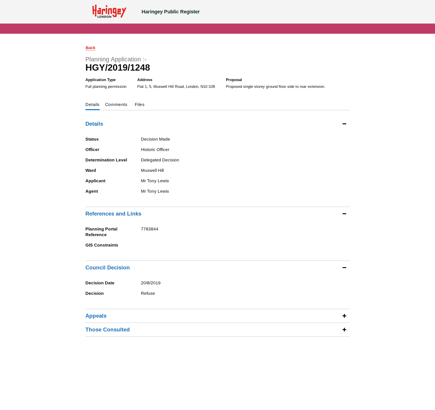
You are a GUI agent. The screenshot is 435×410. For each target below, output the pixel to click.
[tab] (92, 105)
